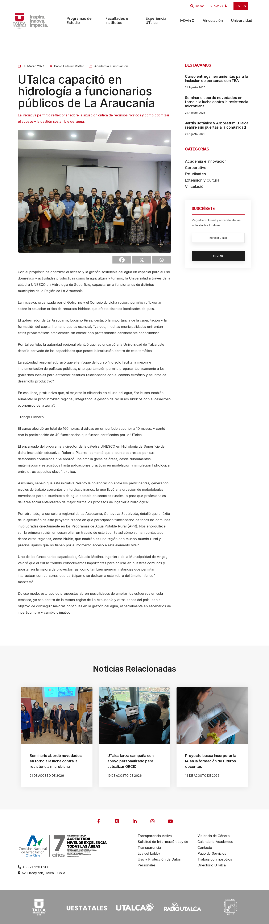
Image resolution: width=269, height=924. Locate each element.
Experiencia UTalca (156, 20)
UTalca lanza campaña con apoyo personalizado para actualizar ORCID (130, 761)
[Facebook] (121, 260)
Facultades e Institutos (116, 20)
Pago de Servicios (212, 853)
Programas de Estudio (79, 20)
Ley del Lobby (149, 853)
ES (243, 6)
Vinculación (213, 20)
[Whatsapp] (161, 260)
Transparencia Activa (155, 836)
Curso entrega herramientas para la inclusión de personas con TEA (216, 78)
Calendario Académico (215, 842)
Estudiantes (195, 174)
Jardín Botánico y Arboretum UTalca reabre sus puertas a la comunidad (216, 125)
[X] (141, 260)
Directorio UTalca (212, 865)
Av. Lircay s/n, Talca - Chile (42, 873)
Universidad (241, 20)
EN (238, 6)
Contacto (205, 847)
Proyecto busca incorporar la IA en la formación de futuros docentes (210, 761)
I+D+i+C (187, 20)
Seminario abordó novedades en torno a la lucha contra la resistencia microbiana (216, 102)
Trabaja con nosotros (215, 859)
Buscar (199, 6)
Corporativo (195, 167)
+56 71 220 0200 (35, 867)
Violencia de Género (214, 836)
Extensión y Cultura (202, 180)
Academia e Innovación (111, 66)
